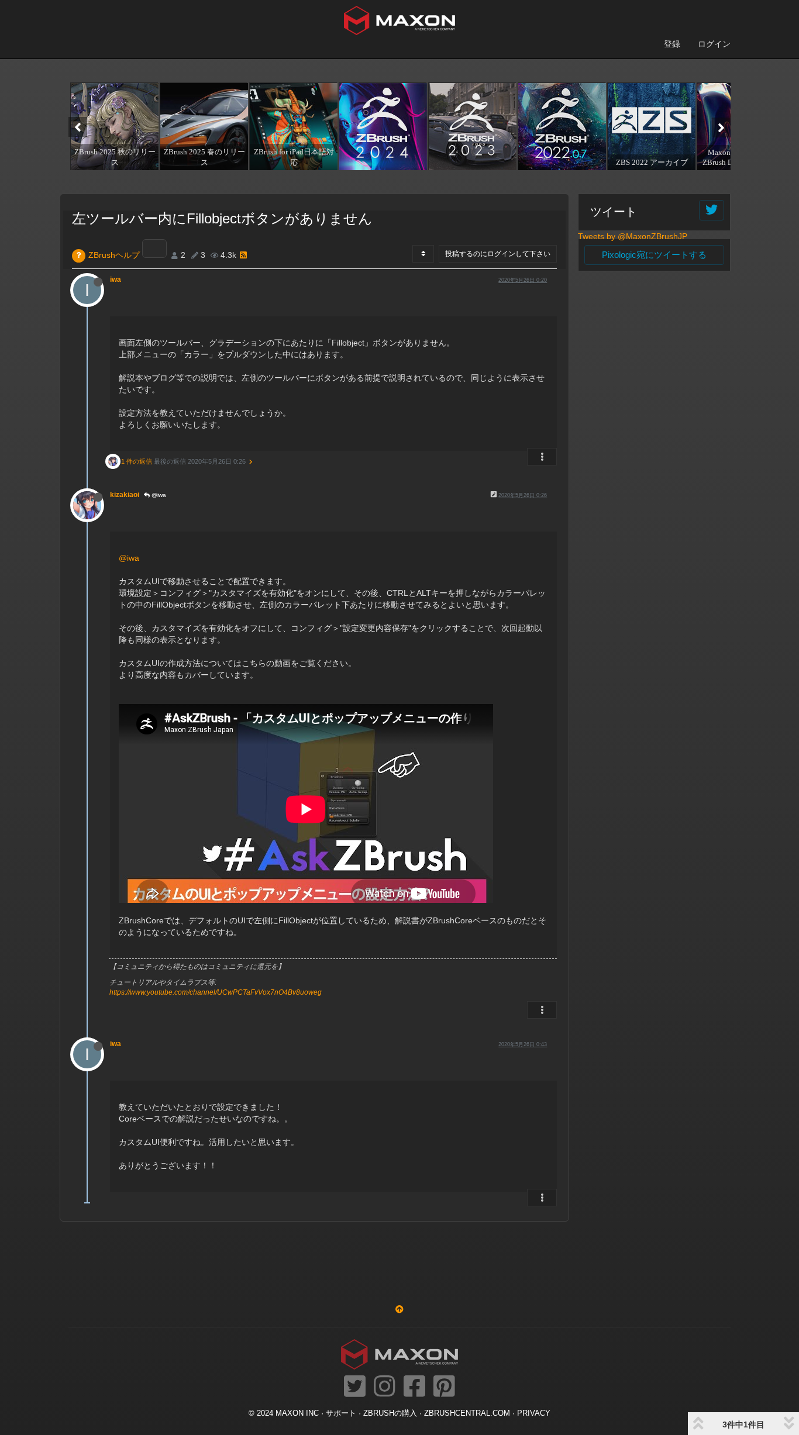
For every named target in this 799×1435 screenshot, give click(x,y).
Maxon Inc (297, 1413)
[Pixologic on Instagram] (384, 1387)
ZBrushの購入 (390, 1413)
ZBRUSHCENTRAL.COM (467, 1413)
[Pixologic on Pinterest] (444, 1387)
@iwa (158, 495)
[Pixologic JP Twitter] (355, 1387)
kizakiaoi (124, 495)
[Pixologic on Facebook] (414, 1387)
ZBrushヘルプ (114, 255)
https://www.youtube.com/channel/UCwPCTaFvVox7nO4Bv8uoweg (215, 992)
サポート (341, 1413)
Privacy (533, 1413)
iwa (115, 279)
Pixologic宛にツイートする (654, 255)
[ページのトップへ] (399, 1309)
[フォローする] (711, 210)
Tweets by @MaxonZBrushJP (632, 236)
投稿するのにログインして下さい (497, 254)
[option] (113, 126)
